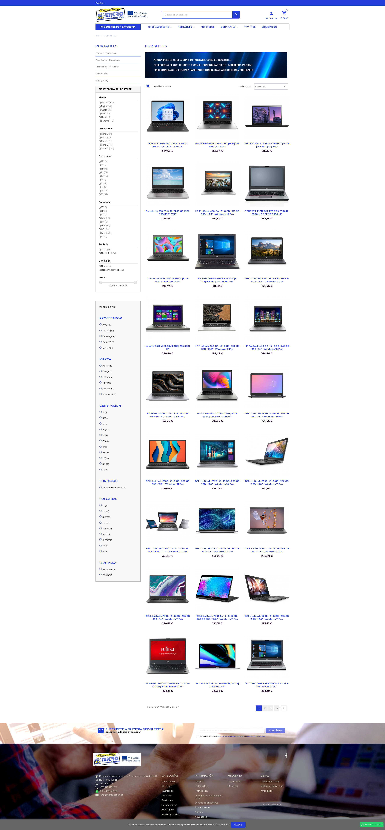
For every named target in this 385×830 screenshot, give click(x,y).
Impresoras (167, 790)
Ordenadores (168, 781)
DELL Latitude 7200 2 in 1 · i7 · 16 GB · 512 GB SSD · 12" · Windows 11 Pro (167, 550)
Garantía (199, 781)
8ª (104, 172)
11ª (104, 168)
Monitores (167, 786)
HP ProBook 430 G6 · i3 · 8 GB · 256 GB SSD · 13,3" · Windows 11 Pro (217, 347)
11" (104, 211)
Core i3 (106, 141)
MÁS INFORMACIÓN (219, 824)
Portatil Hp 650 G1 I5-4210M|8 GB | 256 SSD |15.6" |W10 (167, 212)
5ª (103, 187)
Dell (106, 113)
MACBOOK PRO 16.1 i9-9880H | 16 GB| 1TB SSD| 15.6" (217, 685)
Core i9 (106, 134)
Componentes (169, 805)
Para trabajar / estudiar (107, 67)
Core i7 (107, 148)
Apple (106, 110)
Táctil (106, 249)
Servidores (167, 800)
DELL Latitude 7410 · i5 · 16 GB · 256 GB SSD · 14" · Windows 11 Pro (267, 550)
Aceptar (238, 824)
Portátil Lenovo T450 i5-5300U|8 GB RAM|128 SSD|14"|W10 (167, 280)
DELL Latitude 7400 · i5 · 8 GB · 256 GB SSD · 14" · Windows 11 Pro (168, 617)
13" (104, 222)
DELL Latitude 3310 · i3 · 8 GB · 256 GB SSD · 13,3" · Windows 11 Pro (267, 280)
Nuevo (106, 266)
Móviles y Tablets (171, 814)
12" (104, 214)
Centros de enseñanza (206, 802)
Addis (279, 804)
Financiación (201, 790)
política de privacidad (256, 736)
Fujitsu (106, 106)
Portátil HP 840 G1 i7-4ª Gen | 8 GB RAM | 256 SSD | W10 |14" (217, 415)
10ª (105, 176)
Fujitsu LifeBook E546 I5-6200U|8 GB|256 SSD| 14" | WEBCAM (217, 280)
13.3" (105, 225)
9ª (103, 165)
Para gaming (101, 80)
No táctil (108, 253)
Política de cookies (270, 781)
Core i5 (107, 145)
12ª (104, 161)
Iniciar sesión (234, 781)
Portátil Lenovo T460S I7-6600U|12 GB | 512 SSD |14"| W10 (267, 145)
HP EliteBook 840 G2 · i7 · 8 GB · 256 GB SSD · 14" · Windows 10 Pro (167, 415)
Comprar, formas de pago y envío (209, 796)
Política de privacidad (272, 786)
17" (104, 236)
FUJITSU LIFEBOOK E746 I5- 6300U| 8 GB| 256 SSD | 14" (266, 685)
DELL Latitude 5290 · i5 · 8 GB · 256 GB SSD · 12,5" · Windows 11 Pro (267, 617)
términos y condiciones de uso (230, 736)
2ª (103, 179)
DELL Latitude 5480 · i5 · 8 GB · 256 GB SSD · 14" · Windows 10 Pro (267, 415)
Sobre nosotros (203, 807)
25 (276, 708)
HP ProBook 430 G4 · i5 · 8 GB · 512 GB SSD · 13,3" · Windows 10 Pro (217, 212)
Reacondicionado (113, 269)
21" (104, 207)
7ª (104, 194)
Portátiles (167, 795)
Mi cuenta (233, 786)
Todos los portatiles (105, 53)
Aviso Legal (267, 790)
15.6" (106, 232)
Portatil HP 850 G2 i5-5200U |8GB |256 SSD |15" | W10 (217, 145)
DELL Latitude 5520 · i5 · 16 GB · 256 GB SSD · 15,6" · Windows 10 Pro (217, 482)
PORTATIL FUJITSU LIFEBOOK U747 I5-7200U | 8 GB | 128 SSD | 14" (167, 685)
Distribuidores (202, 786)
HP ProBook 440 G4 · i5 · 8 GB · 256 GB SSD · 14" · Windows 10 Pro (267, 347)
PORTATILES (106, 46)
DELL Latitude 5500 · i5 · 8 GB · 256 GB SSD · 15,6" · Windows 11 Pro (167, 482)
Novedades (201, 817)
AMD (106, 137)
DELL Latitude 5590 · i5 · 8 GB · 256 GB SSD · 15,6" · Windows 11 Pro (267, 482)
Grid (148, 86)
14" (105, 229)
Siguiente (283, 708)
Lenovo (107, 121)
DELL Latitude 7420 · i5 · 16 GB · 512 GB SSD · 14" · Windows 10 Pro (217, 550)
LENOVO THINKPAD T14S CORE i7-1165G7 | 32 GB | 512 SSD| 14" (168, 145)
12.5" (105, 218)
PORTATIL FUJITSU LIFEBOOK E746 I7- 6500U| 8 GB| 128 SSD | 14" (267, 212)
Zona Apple (168, 809)
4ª (103, 183)
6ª (104, 190)
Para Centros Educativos (107, 60)
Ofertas (199, 812)
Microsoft (108, 102)
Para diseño (101, 73)
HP (106, 117)
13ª (105, 469)
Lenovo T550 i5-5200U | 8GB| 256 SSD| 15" (168, 347)
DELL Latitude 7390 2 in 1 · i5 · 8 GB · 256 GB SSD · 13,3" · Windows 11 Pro (217, 617)
